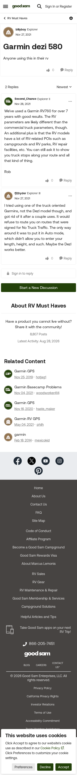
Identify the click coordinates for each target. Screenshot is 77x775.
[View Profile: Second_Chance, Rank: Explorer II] (8, 101)
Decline (45, 767)
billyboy (21, 29)
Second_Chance (25, 98)
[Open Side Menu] (5, 6)
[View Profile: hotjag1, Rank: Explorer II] (8, 374)
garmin (20, 434)
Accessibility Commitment (43, 720)
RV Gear (38, 582)
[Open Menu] (71, 18)
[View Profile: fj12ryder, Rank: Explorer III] (8, 196)
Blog (27, 665)
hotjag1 (41, 377)
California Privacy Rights (43, 696)
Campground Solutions (38, 606)
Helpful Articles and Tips (38, 617)
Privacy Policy (43, 688)
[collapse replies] (38, 95)
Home (38, 488)
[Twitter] (32, 460)
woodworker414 (47, 393)
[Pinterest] (39, 470)
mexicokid (42, 440)
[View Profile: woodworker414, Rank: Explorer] (8, 390)
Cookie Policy (50, 748)
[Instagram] (59, 460)
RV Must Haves (17, 18)
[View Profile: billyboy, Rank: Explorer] (8, 32)
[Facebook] (18, 460)
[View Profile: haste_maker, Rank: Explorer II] (8, 405)
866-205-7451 (41, 643)
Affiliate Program (38, 539)
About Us (38, 496)
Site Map (38, 520)
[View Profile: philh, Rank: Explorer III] (8, 421)
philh (40, 424)
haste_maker (45, 409)
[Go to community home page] (21, 6)
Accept (63, 767)
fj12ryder (20, 193)
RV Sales (38, 574)
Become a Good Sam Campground (39, 547)
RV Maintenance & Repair (38, 590)
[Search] (39, 6)
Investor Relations (42, 704)
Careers (41, 665)
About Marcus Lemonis (39, 563)
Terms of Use (42, 712)
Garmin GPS (24, 371)
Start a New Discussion (38, 287)
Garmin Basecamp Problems (38, 387)
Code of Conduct (38, 531)
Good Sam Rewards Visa (38, 555)
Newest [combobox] (64, 87)
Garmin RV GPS (27, 419)
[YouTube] (46, 460)
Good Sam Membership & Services (38, 598)
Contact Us (38, 504)
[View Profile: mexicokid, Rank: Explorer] (8, 437)
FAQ (39, 512)
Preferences (23, 767)
